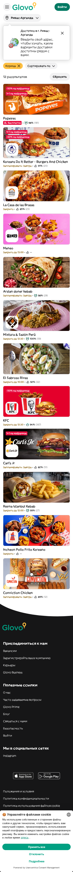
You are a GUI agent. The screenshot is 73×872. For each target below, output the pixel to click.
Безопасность (13, 728)
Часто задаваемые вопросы (22, 699)
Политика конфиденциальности (26, 798)
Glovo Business (12, 672)
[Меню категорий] (7, 7)
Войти (7, 735)
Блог (6, 714)
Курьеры (9, 665)
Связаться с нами (15, 721)
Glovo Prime (11, 707)
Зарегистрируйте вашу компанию (26, 658)
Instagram (9, 755)
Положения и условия (18, 791)
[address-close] (62, 33)
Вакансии (10, 651)
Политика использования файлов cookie (31, 805)
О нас (7, 692)
